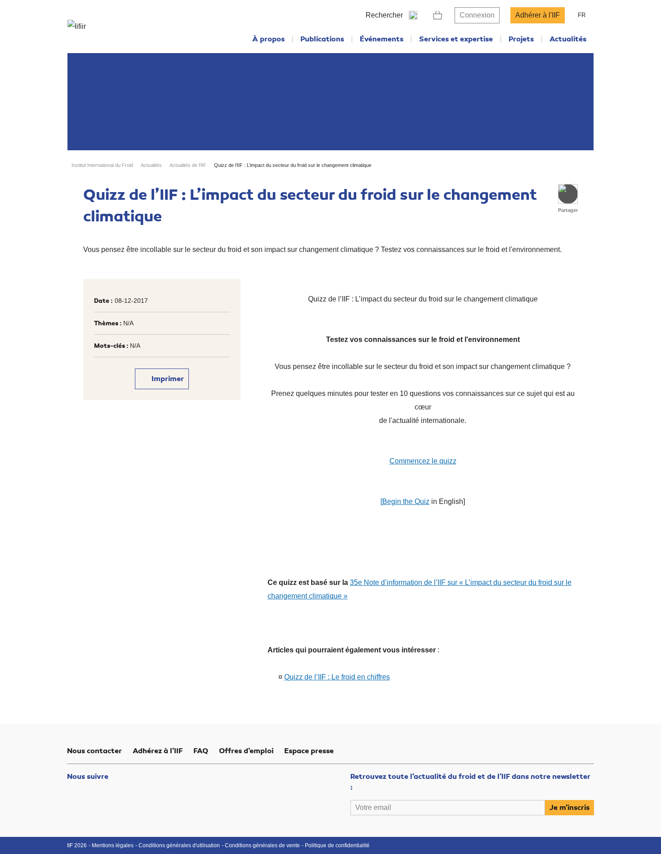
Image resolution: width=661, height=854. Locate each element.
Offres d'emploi (246, 750)
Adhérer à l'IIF (537, 15)
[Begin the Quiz (404, 501)
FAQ (200, 750)
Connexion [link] (477, 15)
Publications (322, 39)
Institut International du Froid (102, 165)
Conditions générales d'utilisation (179, 845)
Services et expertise (456, 39)
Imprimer (167, 378)
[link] (437, 15)
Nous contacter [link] (94, 750)
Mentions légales (113, 845)
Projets (521, 39)
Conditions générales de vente (262, 845)
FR (581, 15)
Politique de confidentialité (337, 845)
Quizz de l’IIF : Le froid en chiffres (337, 677)
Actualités (567, 39)
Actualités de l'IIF (188, 165)
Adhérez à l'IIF (158, 750)
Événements (381, 39)
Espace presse (309, 750)
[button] (568, 194)
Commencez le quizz (422, 461)
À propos (268, 39)
